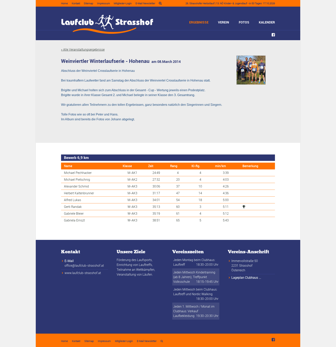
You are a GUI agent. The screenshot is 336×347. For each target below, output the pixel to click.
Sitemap (88, 3)
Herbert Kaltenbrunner (79, 193)
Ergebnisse (198, 22)
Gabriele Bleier (74, 213)
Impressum (103, 3)
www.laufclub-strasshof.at (83, 273)
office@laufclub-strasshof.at (84, 265)
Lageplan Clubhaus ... (246, 277)
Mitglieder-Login (123, 3)
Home (64, 3)
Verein (223, 22)
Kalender (267, 22)
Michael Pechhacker (78, 173)
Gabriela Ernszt (74, 220)
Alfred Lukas (72, 200)
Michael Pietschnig (77, 179)
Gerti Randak (73, 207)
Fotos (244, 22)
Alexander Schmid (76, 186)
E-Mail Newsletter (145, 3)
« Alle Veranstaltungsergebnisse (83, 49)
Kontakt (76, 3)
